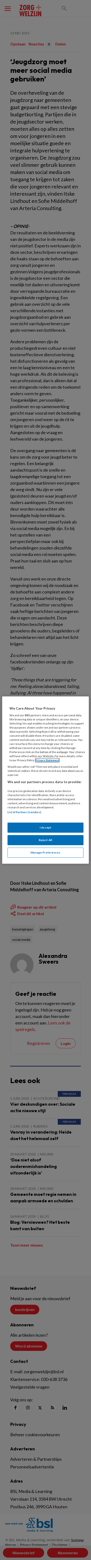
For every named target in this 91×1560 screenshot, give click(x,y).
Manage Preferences (45, 852)
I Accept (45, 827)
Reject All (45, 840)
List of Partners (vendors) (24, 812)
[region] (45, 780)
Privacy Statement (47, 760)
